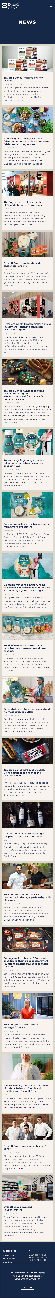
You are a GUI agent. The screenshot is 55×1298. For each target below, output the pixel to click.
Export (7, 1262)
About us (8, 1255)
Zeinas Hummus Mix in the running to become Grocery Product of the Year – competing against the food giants (27, 587)
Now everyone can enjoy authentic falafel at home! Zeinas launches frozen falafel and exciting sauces (27, 141)
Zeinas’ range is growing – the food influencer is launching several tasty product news (25, 463)
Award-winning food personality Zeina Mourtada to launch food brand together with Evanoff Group (26, 1088)
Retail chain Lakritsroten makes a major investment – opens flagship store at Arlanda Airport (27, 327)
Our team (9, 1259)
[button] (51, 6)
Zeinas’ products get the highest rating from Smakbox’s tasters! (27, 525)
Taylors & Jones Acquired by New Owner (23, 79)
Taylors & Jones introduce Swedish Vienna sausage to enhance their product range (24, 773)
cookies (41, 1272)
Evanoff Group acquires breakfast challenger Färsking (23, 264)
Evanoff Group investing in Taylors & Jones (25, 1147)
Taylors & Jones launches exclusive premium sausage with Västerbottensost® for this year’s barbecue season (24, 395)
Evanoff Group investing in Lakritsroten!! (18, 1208)
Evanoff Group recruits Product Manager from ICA (22, 1026)
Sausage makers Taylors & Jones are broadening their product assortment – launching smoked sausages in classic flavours (27, 962)
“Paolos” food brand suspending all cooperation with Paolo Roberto (24, 835)
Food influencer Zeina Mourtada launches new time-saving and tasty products (25, 648)
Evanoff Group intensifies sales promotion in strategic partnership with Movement (27, 897)
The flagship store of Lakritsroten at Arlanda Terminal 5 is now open (24, 203)
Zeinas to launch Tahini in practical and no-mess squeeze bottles (27, 710)
